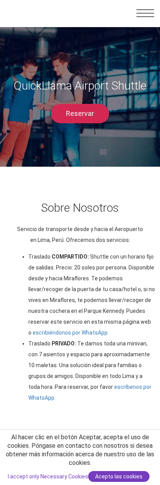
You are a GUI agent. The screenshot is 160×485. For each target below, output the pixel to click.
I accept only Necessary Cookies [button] (48, 476)
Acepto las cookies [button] (119, 476)
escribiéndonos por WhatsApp (70, 333)
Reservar (80, 113)
